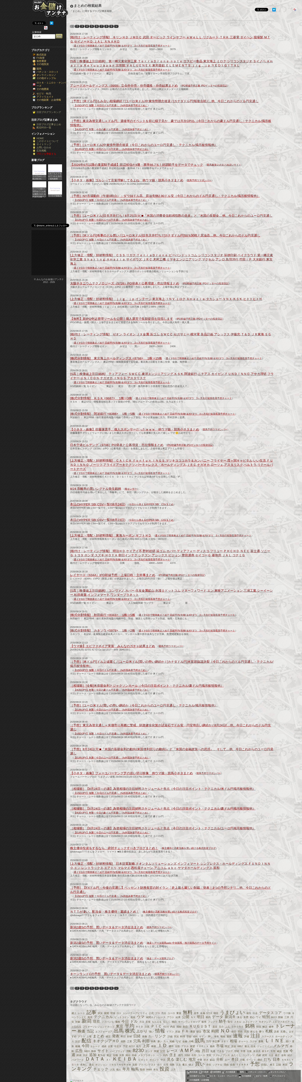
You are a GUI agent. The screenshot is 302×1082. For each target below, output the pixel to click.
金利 (283, 1055)
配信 (86, 1040)
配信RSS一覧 (44, 127)
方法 (141, 1021)
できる (220, 1051)
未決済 (256, 1051)
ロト (119, 1013)
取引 (230, 1021)
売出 (163, 1013)
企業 (110, 1046)
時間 (215, 1031)
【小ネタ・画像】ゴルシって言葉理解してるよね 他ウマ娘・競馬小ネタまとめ (126, 180)
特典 (153, 1041)
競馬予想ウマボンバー (199, 180)
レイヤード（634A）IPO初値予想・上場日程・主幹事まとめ (112, 575)
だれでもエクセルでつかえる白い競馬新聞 (55, 176)
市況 (206, 1031)
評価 (246, 1036)
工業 (129, 1041)
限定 (227, 1046)
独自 (174, 1021)
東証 (109, 1055)
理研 (236, 1051)
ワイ (258, 1017)
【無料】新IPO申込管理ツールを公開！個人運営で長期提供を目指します (121, 319)
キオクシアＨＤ (106, 1041)
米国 (284, 1064)
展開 (106, 1013)
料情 (182, 1036)
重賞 (178, 1013)
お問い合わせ (44, 147)
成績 (104, 1046)
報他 (222, 1036)
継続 (259, 1059)
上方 (173, 1069)
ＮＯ (225, 1031)
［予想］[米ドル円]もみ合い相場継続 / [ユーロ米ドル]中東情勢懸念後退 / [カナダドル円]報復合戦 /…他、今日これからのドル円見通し (164, 101)
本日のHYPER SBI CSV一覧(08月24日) (97, 504)
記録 (278, 1064)
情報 (160, 1031)
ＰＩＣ (156, 1026)
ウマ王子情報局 (55, 196)
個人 (118, 1069)
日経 (137, 1036)
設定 (77, 1041)
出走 (255, 1013)
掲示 (127, 1055)
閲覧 (197, 1051)
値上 (191, 1064)
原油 (177, 1031)
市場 (220, 1046)
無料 (187, 1012)
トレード (95, 1046)
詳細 (170, 1036)
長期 (273, 1051)
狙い (288, 1041)
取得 (142, 1069)
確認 (279, 1051)
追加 (92, 1055)
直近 (215, 1026)
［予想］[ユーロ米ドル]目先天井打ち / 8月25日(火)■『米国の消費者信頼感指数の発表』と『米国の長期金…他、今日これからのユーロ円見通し (171, 215)
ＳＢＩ (224, 1041)
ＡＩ (108, 1059)
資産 (134, 1064)
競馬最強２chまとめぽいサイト (224, 164)
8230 (138, 1050)
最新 (229, 1036)
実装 (208, 1055)
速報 (238, 1035)
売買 (246, 1031)
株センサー (131, 488)
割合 (185, 1026)
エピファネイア (281, 1021)
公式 (151, 1013)
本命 (134, 1055)
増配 (128, 1051)
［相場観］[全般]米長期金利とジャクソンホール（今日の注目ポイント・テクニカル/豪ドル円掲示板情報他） (147, 685)
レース (172, 1051)
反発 (148, 1021)
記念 (162, 1051)
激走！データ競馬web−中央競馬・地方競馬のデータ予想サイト (181, 942)
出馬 (119, 1031)
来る (239, 1017)
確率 (271, 1026)
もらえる (157, 1021)
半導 (242, 1051)
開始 (179, 1026)
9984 (149, 1069)
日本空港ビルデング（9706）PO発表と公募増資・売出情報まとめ (116, 445)
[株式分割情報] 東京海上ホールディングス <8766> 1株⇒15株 (116, 358)
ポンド (149, 1051)
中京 (163, 1059)
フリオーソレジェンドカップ (98, 1026)
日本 (276, 1059)
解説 (265, 1026)
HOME (40, 138)
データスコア (270, 1013)
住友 (253, 1046)
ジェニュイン (264, 1046)
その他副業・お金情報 (49, 99)
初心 (252, 1017)
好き (206, 1059)
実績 (240, 1031)
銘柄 (250, 1026)
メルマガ (281, 1046)
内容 (172, 1026)
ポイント (154, 1059)
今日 (125, 1021)
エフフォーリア (103, 1031)
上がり (142, 1031)
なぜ (178, 1041)
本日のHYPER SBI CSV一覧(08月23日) (97, 520)
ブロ (157, 1013)
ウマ (141, 1017)
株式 (130, 1031)
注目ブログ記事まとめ (49, 124)
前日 (233, 1031)
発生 (248, 1013)
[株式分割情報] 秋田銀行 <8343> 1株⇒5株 (102, 615)
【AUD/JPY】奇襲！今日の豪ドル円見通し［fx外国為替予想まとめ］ (111, 129)
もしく (166, 1021)
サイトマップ (44, 144)
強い (151, 1031)
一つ (159, 1055)
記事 (91, 1012)
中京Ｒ (117, 1046)
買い (200, 1064)
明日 (200, 1017)
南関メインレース (156, 1017)
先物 (115, 1055)
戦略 (172, 1041)
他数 (123, 1041)
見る (170, 1059)
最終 (212, 1046)
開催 (280, 1017)
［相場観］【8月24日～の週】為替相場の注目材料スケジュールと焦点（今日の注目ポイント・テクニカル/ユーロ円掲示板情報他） (163, 828)
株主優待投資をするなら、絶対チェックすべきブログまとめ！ (114, 848)
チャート (243, 1041)
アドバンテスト (147, 1064)
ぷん (227, 1026)
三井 (286, 1017)
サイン (202, 1036)
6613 (274, 1017)
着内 (208, 1017)
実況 (176, 1036)
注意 (147, 1026)
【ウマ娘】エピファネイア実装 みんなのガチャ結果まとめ (112, 646)
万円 (208, 1041)
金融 (184, 1041)
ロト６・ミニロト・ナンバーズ (223, 1076)
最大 (247, 1046)
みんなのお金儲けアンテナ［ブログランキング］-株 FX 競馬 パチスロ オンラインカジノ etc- (50, 10)
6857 (240, 1046)
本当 (155, 1069)
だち (267, 1059)
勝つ (261, 1031)
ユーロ (171, 1013)
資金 (233, 1046)
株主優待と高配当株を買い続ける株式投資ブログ (189, 848)
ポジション (101, 1064)
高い (150, 1036)
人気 (112, 1069)
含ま (173, 1055)
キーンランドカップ (189, 1021)
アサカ (185, 1046)
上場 (89, 1036)
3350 (187, 1055)
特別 (266, 1017)
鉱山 (212, 1059)
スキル (237, 1021)
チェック (101, 1069)
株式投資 (41, 54)
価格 (117, 1021)
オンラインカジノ (46, 75)
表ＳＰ (265, 1051)
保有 (216, 1036)
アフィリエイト (45, 96)
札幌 (269, 1031)
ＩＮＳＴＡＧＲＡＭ (120, 1064)
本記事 (216, 1041)
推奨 (90, 1017)
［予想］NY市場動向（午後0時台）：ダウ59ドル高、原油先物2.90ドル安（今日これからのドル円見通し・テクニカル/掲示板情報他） (165, 196)
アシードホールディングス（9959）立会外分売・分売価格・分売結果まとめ (124, 85)
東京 (119, 1026)
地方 (192, 1059)
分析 (220, 1059)
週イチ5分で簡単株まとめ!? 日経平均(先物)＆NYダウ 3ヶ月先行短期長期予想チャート (122, 45)
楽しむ (181, 1059)
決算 (121, 1055)
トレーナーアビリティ (135, 1013)
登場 (112, 1013)
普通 (285, 1051)
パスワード (77, 1059)
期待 (215, 1013)
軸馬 (135, 1069)
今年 (193, 1055)
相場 (233, 1041)
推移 (93, 1051)
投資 (164, 1068)
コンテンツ (248, 1055)
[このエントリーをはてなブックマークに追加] (51, 24)
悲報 (242, 1059)
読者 (276, 1031)
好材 (129, 1036)
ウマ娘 (287, 1013)
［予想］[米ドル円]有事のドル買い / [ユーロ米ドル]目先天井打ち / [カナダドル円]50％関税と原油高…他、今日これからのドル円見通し (165, 235)
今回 (85, 1046)
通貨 (192, 1031)
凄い (159, 1041)
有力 (138, 1046)
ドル (134, 1021)
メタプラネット (146, 1055)
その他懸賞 (43, 89)
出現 (165, 1064)
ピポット (143, 1059)
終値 (79, 1055)
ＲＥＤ (139, 1026)
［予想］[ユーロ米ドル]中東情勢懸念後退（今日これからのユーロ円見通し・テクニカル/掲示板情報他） (143, 145)
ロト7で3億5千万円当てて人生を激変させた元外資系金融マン (39, 192)
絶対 (264, 1055)
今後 (249, 1051)
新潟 (86, 1021)
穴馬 (137, 1041)
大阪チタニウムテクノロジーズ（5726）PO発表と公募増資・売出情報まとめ (124, 283)
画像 (144, 1036)
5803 (87, 1051)
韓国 (258, 1026)
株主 (272, 1064)
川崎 (191, 1041)
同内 (165, 1055)
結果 (178, 1017)
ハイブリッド (117, 1051)
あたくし (236, 1055)
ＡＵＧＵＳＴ (200, 1026)
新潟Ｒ (230, 1017)
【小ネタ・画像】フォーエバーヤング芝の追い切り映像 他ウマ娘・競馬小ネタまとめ (131, 773)
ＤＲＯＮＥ (237, 1026)
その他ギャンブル (46, 78)
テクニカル (103, 1017)
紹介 (289, 1055)
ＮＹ (193, 1017)
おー (227, 1059)
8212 (132, 1046)
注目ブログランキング (49, 112)
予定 (125, 1046)
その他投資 (43, 64)
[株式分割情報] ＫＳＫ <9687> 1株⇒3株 (101, 398)
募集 (260, 1041)
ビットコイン (121, 1017)
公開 (185, 1017)
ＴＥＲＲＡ (242, 1064)
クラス (81, 1036)
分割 (177, 1046)
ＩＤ (162, 1045)
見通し (284, 1031)
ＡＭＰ (186, 1050)
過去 (91, 1064)
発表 (115, 1036)
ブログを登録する (46, 153)
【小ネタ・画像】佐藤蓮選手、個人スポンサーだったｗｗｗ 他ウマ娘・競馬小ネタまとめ (134, 429)
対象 (77, 1021)
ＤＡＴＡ (95, 1059)
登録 (188, 1036)
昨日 (123, 1036)
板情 (204, 1021)
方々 (165, 1041)
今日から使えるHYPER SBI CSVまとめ (151, 504)
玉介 (221, 1026)
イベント (251, 1059)
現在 (96, 1021)
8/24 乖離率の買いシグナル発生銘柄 (95, 488)
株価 (81, 1031)
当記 (90, 1031)
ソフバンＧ (108, 1021)
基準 (196, 1013)
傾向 (195, 1036)
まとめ (98, 1036)
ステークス (268, 1036)
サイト (103, 1051)
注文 (178, 1064)
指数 (172, 1064)
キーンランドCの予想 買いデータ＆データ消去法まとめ (110, 974)
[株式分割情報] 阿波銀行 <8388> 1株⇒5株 (102, 414)
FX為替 (41, 57)
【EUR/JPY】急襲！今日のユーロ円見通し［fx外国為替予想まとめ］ (111, 149)
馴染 (198, 1031)
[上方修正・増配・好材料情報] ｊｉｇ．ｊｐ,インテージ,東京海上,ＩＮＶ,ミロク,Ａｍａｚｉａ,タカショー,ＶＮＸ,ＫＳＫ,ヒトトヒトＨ (166, 299)
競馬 (39, 68)
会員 (232, 1064)
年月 (126, 1069)
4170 (166, 1026)
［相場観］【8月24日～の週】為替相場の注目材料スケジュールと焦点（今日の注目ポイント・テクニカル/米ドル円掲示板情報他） (163, 789)
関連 (156, 1051)
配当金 (101, 1055)
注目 (255, 1035)
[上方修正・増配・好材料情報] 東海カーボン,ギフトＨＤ (110, 535)
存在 (208, 1064)
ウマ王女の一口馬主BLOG (39, 177)
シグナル (217, 1064)
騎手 (222, 1021)
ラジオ (253, 1041)
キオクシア (265, 1021)
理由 (226, 1064)
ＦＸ (185, 1031)
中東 (199, 1059)
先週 (212, 1051)
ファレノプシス (221, 1055)
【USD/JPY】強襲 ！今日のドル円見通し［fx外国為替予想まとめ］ (111, 105)
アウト (170, 1017)
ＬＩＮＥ (274, 1040)
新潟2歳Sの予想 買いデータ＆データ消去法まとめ (106, 927)
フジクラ (213, 1021)
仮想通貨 (41, 61)
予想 (255, 1064)
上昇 (146, 1046)
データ (217, 1017)
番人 (184, 1064)
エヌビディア (250, 1021)
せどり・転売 (44, 93)
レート (81, 1013)
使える (254, 1031)
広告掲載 (41, 150)
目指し (264, 1064)
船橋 (77, 1046)
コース (201, 1055)
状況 (100, 1013)
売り (159, 1064)
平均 (129, 1026)
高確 (258, 1055)
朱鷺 (245, 1017)
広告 (79, 1051)
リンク (160, 1036)
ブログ (229, 1051)
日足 (85, 1055)
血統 (133, 1017)
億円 (180, 1055)
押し (210, 1036)
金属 (202, 1013)
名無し (84, 1064)
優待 (171, 1046)
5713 (209, 1013)
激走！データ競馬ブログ (160, 958)
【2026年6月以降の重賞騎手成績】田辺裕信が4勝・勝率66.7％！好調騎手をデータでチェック (136, 164)
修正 (277, 1055)
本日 (235, 1059)
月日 (205, 1051)
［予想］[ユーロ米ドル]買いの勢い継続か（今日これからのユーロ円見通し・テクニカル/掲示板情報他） (143, 705)
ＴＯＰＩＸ (202, 1046)
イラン (170, 1031)
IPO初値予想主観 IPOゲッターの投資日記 (204, 85)
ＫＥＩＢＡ (124, 1059)
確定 (108, 1036)
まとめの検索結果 (88, 6)
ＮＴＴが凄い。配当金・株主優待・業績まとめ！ (104, 911)
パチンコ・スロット (48, 71)
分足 (271, 1055)
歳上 (73, 1013)
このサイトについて (48, 141)
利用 (145, 1041)
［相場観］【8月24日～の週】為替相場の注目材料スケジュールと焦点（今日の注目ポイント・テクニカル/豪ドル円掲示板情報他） (163, 808)
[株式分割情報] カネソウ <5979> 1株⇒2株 (102, 630)
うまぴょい (232, 1012)
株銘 (153, 1046)
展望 (192, 1046)
